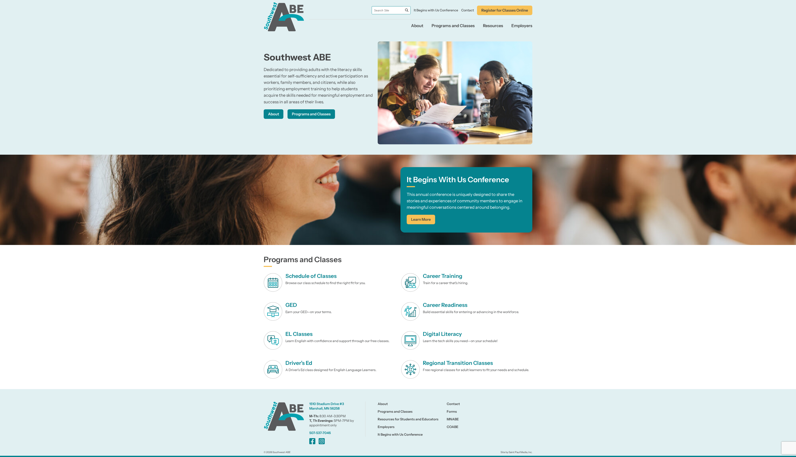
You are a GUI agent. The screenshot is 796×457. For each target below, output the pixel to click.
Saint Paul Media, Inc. (520, 452)
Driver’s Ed (298, 363)
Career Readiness (445, 305)
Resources (493, 25)
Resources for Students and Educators (408, 419)
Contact (467, 10)
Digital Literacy (442, 334)
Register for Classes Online (504, 10)
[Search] (406, 10)
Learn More (421, 219)
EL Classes (299, 334)
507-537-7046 (320, 433)
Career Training (442, 276)
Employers (521, 25)
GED (291, 305)
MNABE (453, 419)
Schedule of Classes (311, 276)
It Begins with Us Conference (436, 10)
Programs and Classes (453, 25)
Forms (452, 411)
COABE (452, 427)
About (417, 25)
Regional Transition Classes (458, 363)
